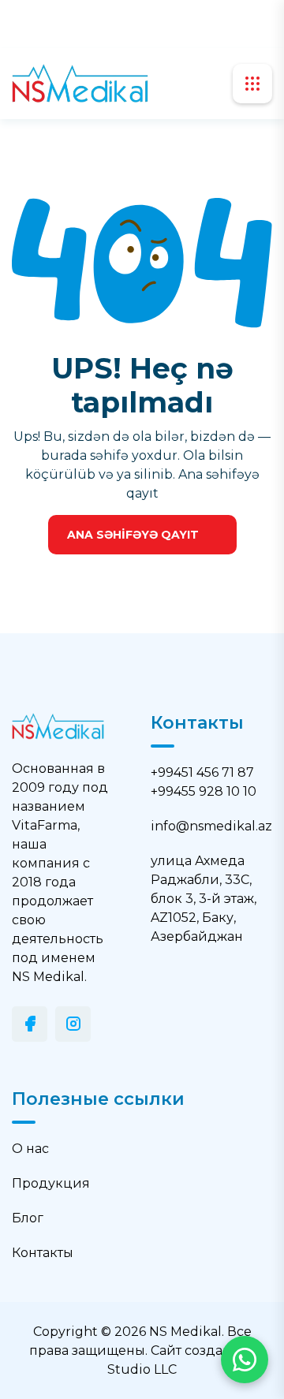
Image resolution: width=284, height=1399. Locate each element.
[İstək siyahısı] (132, 24)
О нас (30, 1148)
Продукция (51, 1183)
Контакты (42, 1252)
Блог (27, 1218)
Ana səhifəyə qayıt (133, 535)
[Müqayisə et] (104, 24)
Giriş (176, 24)
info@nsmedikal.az (211, 826)
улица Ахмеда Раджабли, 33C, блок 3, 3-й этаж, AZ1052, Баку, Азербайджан (203, 898)
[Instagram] (73, 1024)
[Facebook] (29, 1024)
